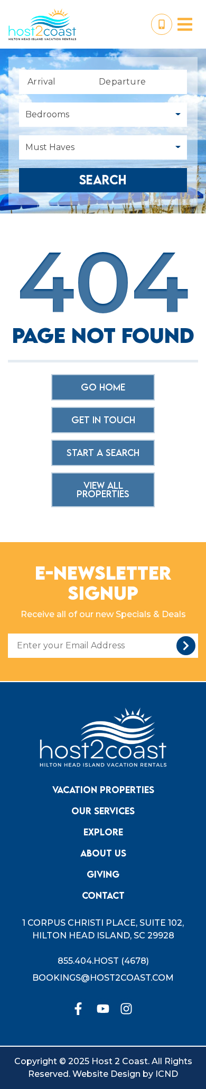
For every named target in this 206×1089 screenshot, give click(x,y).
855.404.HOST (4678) (103, 961)
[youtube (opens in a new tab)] (103, 1008)
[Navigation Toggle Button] (185, 24)
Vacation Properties (103, 789)
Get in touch (103, 419)
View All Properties (103, 489)
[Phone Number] (161, 24)
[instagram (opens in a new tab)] (126, 1008)
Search (103, 180)
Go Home (103, 387)
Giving (103, 874)
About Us (103, 853)
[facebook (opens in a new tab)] (79, 1008)
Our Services (103, 810)
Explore (103, 831)
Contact (103, 895)
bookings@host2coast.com (103, 978)
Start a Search (103, 452)
